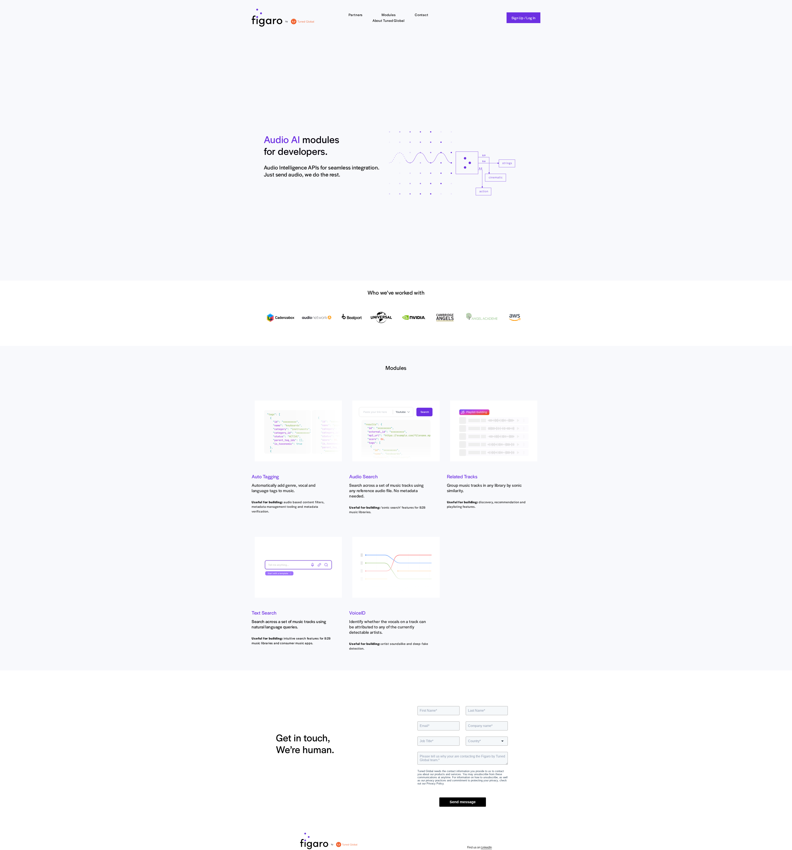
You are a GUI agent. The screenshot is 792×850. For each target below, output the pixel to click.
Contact (421, 14)
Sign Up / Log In (524, 17)
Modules (389, 14)
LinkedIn (486, 847)
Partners (356, 14)
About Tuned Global (388, 20)
